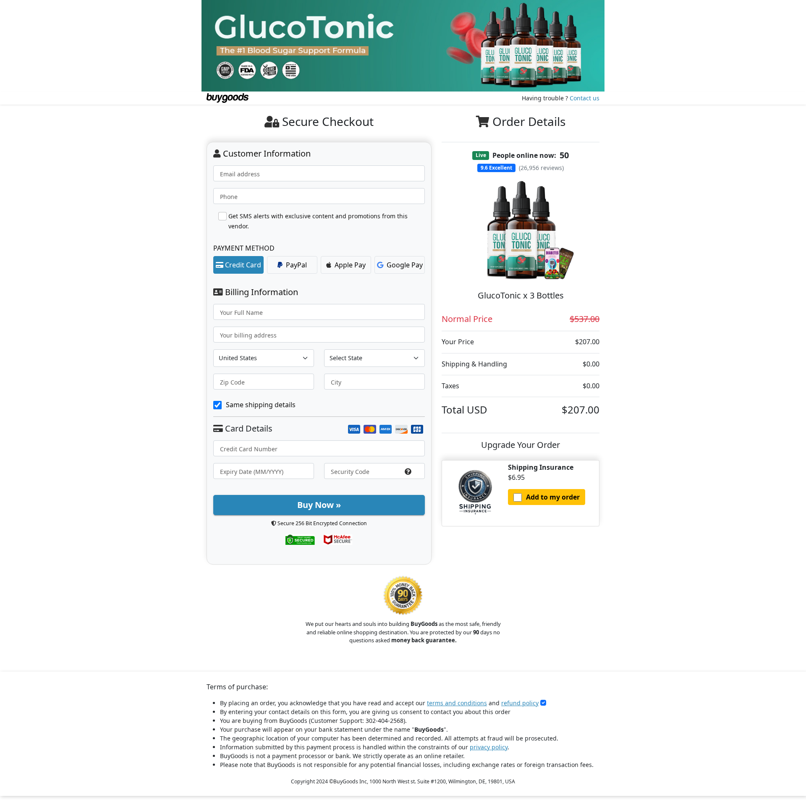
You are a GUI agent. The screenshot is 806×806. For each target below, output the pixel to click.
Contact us (584, 98)
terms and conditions (457, 703)
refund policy (520, 703)
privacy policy (489, 747)
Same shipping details (261, 404)
